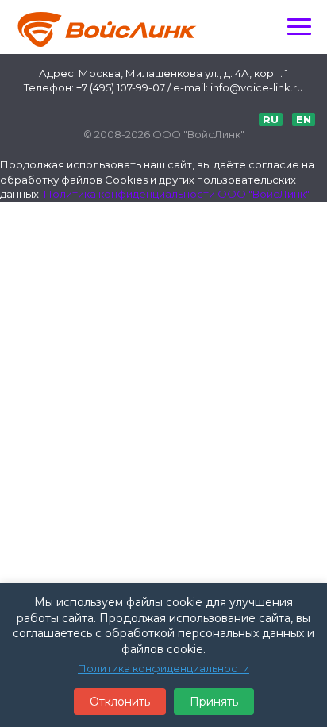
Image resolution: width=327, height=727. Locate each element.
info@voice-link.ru (256, 87)
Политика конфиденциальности (163, 668)
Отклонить (120, 701)
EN (303, 119)
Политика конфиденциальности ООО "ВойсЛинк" (177, 194)
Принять (214, 701)
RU (271, 119)
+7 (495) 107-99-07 (120, 87)
